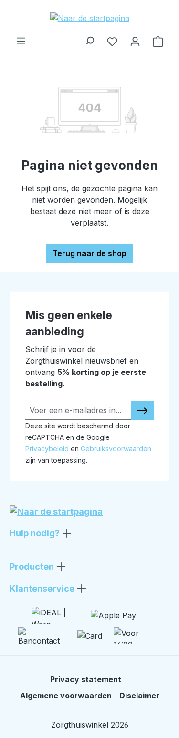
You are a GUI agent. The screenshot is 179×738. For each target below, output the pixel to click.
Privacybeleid (47, 449)
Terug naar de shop (89, 253)
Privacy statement (85, 679)
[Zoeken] (89, 38)
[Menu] (21, 38)
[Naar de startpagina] (89, 17)
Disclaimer (139, 695)
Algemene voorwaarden (66, 695)
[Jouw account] (135, 41)
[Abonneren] (142, 410)
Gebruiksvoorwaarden (116, 449)
